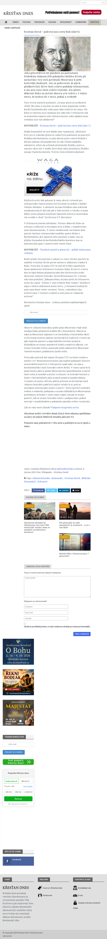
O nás (7, 879)
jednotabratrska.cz (66, 468)
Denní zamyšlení (12, 28)
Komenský (57, 478)
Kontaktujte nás (84, 888)
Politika (27, 22)
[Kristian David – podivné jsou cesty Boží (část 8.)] (57, 54)
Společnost (66, 22)
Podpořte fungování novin (65, 407)
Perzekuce (39, 22)
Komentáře (81, 22)
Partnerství (47, 895)
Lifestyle (94, 22)
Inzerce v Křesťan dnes (52, 888)
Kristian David (72, 478)
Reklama (44, 879)
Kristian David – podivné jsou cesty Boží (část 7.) (65, 125)
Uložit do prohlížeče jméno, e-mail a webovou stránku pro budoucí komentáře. (57, 627)
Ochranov (42, 481)
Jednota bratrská (41, 478)
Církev (16, 22)
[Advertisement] (57, 449)
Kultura (52, 22)
